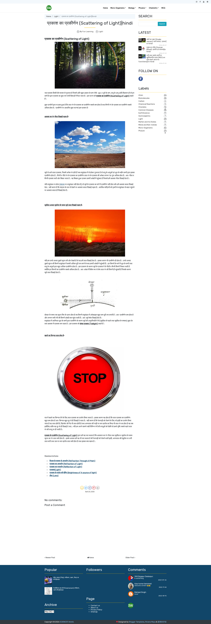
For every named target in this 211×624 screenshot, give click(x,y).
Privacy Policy (96, 610)
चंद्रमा (62, 184)
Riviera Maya (150, 622)
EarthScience (144, 113)
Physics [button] (142, 8)
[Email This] (82, 487)
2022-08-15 (162, 596)
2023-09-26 (162, 580)
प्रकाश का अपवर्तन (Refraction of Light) (66, 464)
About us (94, 608)
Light (56, 16)
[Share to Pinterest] (94, 487)
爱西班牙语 (162, 622)
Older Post (130, 558)
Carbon (141, 101)
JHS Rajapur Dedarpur (143, 576)
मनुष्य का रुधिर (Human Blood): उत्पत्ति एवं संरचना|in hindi (156, 49)
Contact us (95, 605)
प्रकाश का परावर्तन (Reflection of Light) (66, 467)
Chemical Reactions (146, 104)
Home (105, 8)
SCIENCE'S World (67, 622)
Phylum (141, 131)
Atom (140, 95)
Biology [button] (131, 8)
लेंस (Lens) (54, 475)
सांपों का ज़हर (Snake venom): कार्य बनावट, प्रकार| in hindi (156, 41)
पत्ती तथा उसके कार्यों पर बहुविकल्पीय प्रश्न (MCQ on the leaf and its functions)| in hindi (151, 58)
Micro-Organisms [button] (117, 8)
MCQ (163, 8)
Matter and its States (147, 122)
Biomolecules (143, 98)
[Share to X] (86, 487)
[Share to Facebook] (90, 487)
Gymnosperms (144, 116)
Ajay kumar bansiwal (142, 584)
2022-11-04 (162, 587)
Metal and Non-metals (147, 125)
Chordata (142, 107)
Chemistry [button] (153, 8)
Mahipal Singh (140, 592)
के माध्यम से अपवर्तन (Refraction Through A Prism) (74, 461)
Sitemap (94, 612)
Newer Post (50, 558)
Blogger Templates (136, 622)
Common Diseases (146, 110)
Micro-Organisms (145, 128)
